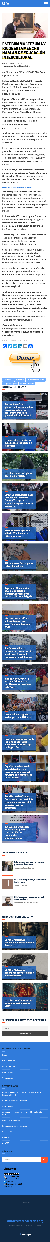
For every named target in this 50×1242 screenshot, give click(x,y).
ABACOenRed (8, 1106)
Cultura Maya (8, 380)
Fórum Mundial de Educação (14, 1101)
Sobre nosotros (8, 1061)
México (21, 66)
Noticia (27, 66)
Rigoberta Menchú (27, 384)
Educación (20, 380)
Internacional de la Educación (14, 1126)
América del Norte (11, 66)
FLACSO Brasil (8, 1132)
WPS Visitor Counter (20, 1187)
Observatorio (7, 1072)
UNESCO (5, 1137)
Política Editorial (9, 1066)
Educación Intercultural (35, 380)
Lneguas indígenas (10, 384)
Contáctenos (7, 1078)
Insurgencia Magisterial (12, 1120)
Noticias (19, 63)
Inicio (4, 1055)
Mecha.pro (26, 1234)
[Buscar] (44, 1159)
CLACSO (5, 1143)
